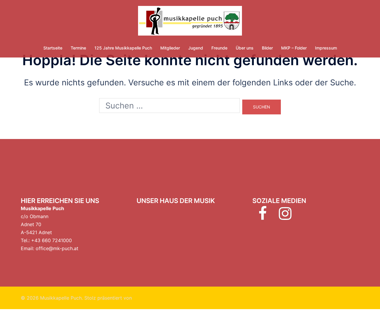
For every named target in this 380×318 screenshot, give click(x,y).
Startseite (52, 47)
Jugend (195, 47)
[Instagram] (285, 217)
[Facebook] (262, 217)
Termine (78, 47)
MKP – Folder (294, 47)
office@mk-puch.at (57, 248)
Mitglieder (170, 47)
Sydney (141, 298)
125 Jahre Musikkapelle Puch (123, 47)
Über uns (245, 47)
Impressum (326, 47)
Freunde (219, 47)
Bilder (267, 47)
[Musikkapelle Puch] (190, 22)
